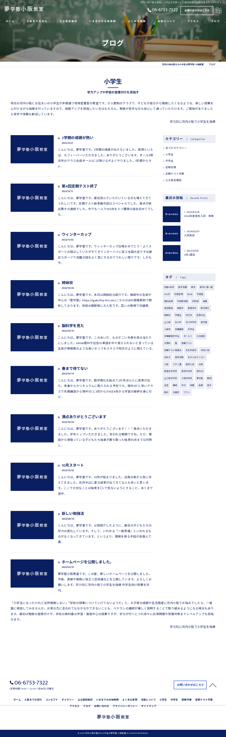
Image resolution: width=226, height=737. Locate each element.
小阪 (166, 364)
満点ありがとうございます (84, 417)
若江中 (189, 315)
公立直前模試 (173, 180)
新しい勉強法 (73, 514)
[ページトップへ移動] (212, 685)
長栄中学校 (186, 371)
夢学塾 (200, 378)
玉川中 (178, 322)
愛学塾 (204, 322)
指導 (200, 385)
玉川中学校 (191, 322)
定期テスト (186, 343)
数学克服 (182, 287)
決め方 (167, 357)
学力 (183, 385)
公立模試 (201, 336)
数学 (193, 287)
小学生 (169, 155)
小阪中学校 (186, 378)
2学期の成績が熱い (77, 138)
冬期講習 (179, 329)
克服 (192, 385)
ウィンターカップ (76, 235)
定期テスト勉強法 (173, 350)
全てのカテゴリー (176, 148)
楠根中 (180, 308)
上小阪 (167, 322)
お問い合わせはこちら (196, 10)
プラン (186, 392)
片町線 (195, 301)
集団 (209, 378)
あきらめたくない (196, 357)
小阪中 (167, 329)
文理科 (167, 343)
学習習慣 (178, 294)
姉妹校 (67, 283)
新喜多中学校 (170, 371)
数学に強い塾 (206, 287)
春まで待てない (75, 369)
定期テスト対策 (174, 174)
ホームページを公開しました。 (88, 562)
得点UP (200, 371)
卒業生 (178, 315)
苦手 (209, 385)
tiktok (189, 294)
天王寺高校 (191, 350)
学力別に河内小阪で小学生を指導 (192, 121)
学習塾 (200, 294)
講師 (175, 385)
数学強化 (205, 308)
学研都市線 (182, 301)
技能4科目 (169, 287)
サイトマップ (148, 706)
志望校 (176, 392)
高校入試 (190, 364)
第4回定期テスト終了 (79, 186)
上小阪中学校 (170, 378)
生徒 (166, 385)
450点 (167, 294)
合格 (201, 364)
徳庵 (205, 301)
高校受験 (179, 357)
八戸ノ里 (177, 364)
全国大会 (200, 315)
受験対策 (170, 167)
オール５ (188, 336)
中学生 (169, 161)
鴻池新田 (168, 308)
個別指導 (168, 301)
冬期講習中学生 (171, 336)
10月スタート (73, 465)
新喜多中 (192, 308)
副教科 (167, 315)
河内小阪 (205, 350)
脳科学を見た (73, 326)
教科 (166, 392)
